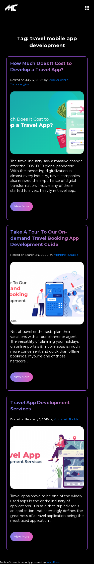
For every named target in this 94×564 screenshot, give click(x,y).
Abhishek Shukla (66, 255)
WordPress (53, 562)
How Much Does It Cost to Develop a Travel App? (41, 66)
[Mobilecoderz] (12, 7)
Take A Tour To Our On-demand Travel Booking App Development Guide (44, 238)
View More (21, 206)
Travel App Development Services (40, 406)
